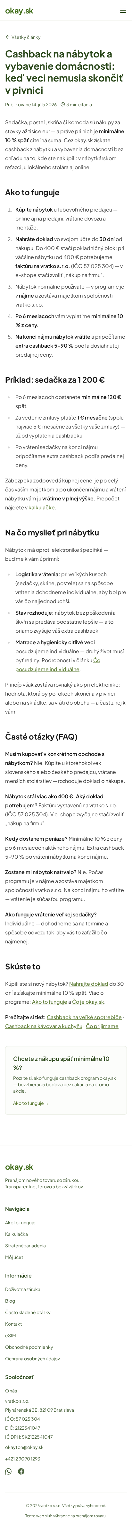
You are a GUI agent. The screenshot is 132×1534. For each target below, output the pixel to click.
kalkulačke (42, 507)
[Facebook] (21, 1471)
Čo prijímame (102, 1026)
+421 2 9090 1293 (22, 1458)
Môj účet (14, 1257)
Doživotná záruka (22, 1289)
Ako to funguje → (31, 1103)
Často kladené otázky (28, 1312)
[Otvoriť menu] (123, 10)
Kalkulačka (16, 1234)
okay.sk (19, 10)
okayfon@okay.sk (24, 1447)
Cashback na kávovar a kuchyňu (43, 1026)
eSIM (10, 1335)
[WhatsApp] (8, 1471)
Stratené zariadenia (25, 1245)
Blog (10, 1301)
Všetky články (26, 37)
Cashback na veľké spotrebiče (84, 1017)
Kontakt (13, 1324)
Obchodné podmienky (29, 1347)
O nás (11, 1390)
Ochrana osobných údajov (32, 1358)
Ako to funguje (49, 1001)
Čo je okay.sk (88, 1001)
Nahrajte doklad (88, 983)
